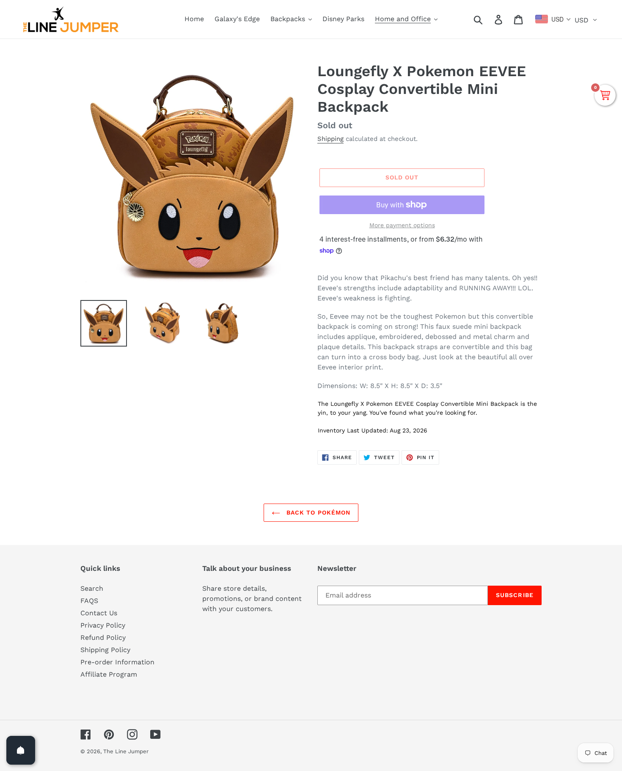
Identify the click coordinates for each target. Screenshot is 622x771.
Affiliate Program (108, 674)
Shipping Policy (105, 650)
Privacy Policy (102, 625)
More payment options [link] (402, 225)
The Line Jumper (126, 751)
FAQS (89, 601)
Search (91, 588)
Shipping (330, 139)
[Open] (20, 750)
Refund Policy (103, 637)
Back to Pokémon (317, 512)
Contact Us (98, 613)
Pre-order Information (117, 662)
